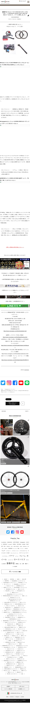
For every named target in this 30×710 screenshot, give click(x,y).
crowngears (26, 369)
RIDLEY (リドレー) (10, 665)
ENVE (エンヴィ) (9, 653)
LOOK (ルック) (6, 610)
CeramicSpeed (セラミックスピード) (19, 610)
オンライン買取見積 (8, 688)
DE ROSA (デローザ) (9, 652)
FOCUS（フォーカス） (16, 655)
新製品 (17, 563)
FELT (5, 546)
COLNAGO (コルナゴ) (10, 650)
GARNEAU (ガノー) (21, 617)
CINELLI (14, 544)
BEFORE (4, 411)
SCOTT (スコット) (20, 665)
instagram (17, 696)
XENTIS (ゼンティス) (10, 634)
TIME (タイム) (23, 670)
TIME (18, 548)
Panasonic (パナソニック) (15, 597)
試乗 (23, 563)
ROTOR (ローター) (21, 622)
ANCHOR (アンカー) (18, 640)
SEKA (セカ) (8, 609)
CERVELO (5, 544)
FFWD (10, 640)
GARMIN (21, 657)
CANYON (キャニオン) (22, 647)
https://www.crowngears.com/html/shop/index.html (15, 331)
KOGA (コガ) (6, 635)
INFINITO (8, 546)
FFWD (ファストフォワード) (10, 622)
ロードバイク (10, 492)
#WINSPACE (9, 542)
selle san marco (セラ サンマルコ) (15, 599)
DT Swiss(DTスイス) (21, 590)
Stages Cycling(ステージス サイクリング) (15, 615)
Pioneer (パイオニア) (11, 625)
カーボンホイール (17, 434)
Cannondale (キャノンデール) (9, 647)
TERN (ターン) (15, 670)
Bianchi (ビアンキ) (21, 642)
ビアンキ (16, 556)
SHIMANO (10, 548)
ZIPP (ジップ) (23, 635)
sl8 (15, 548)
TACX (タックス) (7, 670)
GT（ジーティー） (7, 584)
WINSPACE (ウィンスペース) (19, 607)
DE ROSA (9, 522)
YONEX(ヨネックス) (8, 604)
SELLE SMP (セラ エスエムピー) (10, 602)
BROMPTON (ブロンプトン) (8, 645)
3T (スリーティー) (21, 629)
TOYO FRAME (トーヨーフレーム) (20, 587)
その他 (22, 673)
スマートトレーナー (24, 552)
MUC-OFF (24, 579)
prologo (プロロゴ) (10, 632)
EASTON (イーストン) (20, 652)
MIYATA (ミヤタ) (7, 612)
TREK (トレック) (11, 672)
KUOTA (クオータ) (20, 658)
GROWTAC (7, 580)
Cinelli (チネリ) (20, 648)
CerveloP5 (10, 544)
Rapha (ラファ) (21, 663)
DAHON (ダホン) (8, 607)
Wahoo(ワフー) (20, 672)
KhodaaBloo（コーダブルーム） (20, 584)
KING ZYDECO (16, 546)
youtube (22, 696)
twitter (7, 696)
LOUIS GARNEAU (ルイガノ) (20, 604)
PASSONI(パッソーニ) (22, 582)
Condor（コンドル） (20, 634)
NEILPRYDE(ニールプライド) (8, 620)
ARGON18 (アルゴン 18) (10, 642)
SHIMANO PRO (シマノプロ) (20, 667)
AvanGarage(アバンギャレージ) (9, 582)
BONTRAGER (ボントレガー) (15, 619)
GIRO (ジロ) (20, 625)
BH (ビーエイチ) (21, 589)
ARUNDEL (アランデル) (10, 589)
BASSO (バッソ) (9, 637)
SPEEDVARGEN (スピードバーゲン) (19, 612)
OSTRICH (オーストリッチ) (15, 600)
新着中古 (19, 19)
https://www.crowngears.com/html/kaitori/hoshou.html (15, 337)
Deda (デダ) (25, 630)
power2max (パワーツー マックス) (15, 614)
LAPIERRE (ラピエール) (22, 660)
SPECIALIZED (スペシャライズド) (10, 668)
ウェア (3, 550)
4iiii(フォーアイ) (23, 602)
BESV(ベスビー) (15, 592)
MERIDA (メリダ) (20, 662)
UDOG (18, 579)
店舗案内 (8, 686)
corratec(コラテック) (21, 650)
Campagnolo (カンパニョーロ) (22, 645)
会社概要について (21, 688)
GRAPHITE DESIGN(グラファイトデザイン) (11, 630)
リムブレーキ (10, 559)
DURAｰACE (4, 463)
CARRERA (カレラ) (20, 585)
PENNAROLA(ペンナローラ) (18, 609)
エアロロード (8, 550)
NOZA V (5, 548)
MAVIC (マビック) (10, 662)
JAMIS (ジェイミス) (7, 587)
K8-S (12, 546)
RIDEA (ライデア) (22, 627)
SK (13, 548)
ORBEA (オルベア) (19, 624)
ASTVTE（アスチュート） (22, 620)
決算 (20, 563)
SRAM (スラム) (23, 668)
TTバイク (22, 548)
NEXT (26, 411)
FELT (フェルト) (6, 655)
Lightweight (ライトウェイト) (9, 660)
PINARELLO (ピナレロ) (10, 663)
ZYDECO (26, 548)
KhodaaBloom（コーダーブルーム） (19, 580)
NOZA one (25, 546)
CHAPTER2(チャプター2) (10, 617)
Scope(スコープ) (15, 635)
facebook (12, 696)
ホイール (14, 19)
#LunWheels (3, 542)
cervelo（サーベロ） (11, 648)
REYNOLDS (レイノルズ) (10, 629)
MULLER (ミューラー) (10, 590)
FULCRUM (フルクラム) (12, 657)
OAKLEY (5, 579)
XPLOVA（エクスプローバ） (12, 673)
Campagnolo (4, 492)
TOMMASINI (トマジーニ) (19, 637)
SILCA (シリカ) (21, 605)
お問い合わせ (21, 686)
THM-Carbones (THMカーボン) (10, 627)
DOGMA (23, 544)
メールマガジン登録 (16, 571)
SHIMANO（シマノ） (8, 667)
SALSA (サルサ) (10, 624)
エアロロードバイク (15, 550)
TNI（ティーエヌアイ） (10, 605)
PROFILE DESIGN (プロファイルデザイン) (11, 595)
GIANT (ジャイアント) (10, 658)
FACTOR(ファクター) (20, 653)
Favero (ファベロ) (10, 585)
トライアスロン (5, 556)
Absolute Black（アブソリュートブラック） (15, 594)
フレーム (22, 556)
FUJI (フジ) (25, 655)
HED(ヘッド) (24, 595)
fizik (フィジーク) (20, 632)
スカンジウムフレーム (16, 522)
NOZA (21, 546)
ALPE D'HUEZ (16, 542)
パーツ (10, 19)
